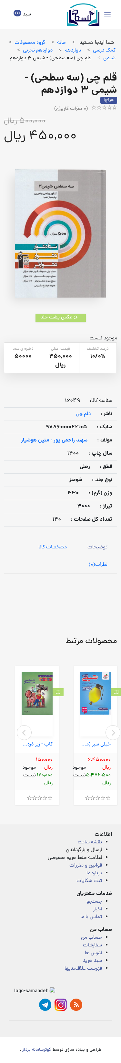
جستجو (94, 902)
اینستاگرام (61, 1005)
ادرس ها (93, 953)
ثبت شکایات (89, 881)
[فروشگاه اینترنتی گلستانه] (83, 14)
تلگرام (45, 1005)
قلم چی (83, 414)
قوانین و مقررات (85, 865)
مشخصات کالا (52, 547)
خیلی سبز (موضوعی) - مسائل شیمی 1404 (95, 745)
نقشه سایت (90, 842)
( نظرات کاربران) (71, 109)
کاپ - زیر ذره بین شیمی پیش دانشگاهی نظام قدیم (37, 745)
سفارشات (92, 945)
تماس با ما (91, 917)
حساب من (91, 938)
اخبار (97, 909)
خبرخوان (76, 1005)
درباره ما (94, 873)
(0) (98, 565)
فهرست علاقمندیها (83, 969)
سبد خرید (92, 961)
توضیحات (97, 547)
